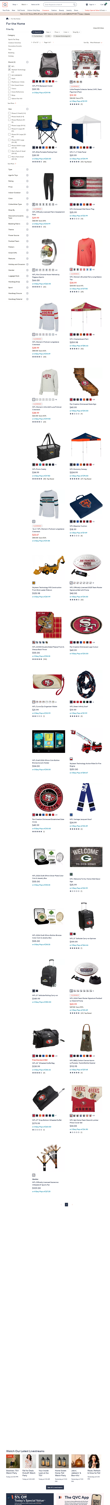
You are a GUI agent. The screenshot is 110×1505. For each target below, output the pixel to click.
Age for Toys (13, 175)
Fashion (54, 10)
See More (11, 103)
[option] (55, 13)
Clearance (45, 10)
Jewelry (69, 10)
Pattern (11, 247)
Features (11, 258)
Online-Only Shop (33, 10)
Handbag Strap (14, 282)
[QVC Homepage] (7, 19)
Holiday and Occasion (16, 264)
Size (10, 109)
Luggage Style (13, 276)
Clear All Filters (98, 28)
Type (10, 169)
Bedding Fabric (14, 224)
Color (10, 198)
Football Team (13, 241)
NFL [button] (48, 36)
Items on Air (35, 4)
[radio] (34, 81)
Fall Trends (21, 10)
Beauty (61, 10)
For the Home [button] (38, 36)
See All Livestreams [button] (55, 1487)
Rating (10, 181)
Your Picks (6, 10)
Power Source (13, 235)
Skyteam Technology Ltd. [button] (62, 36)
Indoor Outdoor (14, 193)
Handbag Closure (15, 293)
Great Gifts (12, 253)
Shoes (76, 10)
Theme (11, 229)
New (13, 10)
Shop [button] (14, 4)
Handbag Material (15, 299)
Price (10, 187)
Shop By (11, 210)
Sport (10, 287)
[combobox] (57, 5)
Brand (11, 62)
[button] (87, 4)
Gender (11, 270)
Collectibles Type (15, 204)
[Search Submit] (75, 4)
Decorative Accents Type (16, 217)
